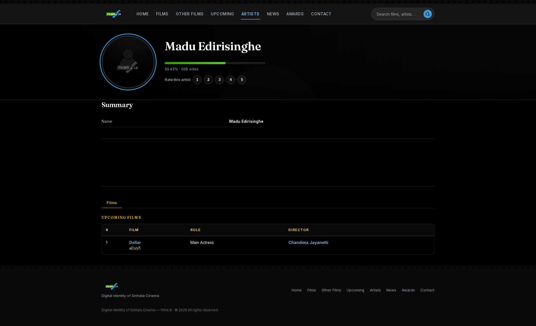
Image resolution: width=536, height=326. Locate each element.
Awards (295, 13)
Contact (321, 13)
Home (143, 13)
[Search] (427, 14)
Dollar (135, 242)
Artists (250, 13)
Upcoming (222, 13)
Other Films (190, 13)
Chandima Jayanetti (308, 242)
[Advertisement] (268, 162)
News (273, 13)
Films (162, 13)
